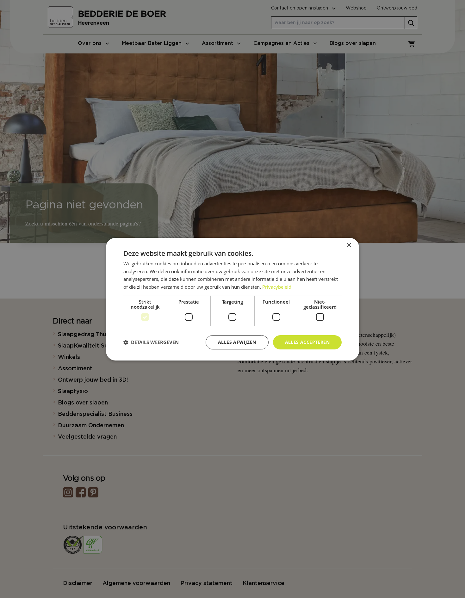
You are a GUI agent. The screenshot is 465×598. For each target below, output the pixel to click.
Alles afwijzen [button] (237, 342)
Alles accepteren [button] (307, 342)
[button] (151, 342)
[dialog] (232, 298)
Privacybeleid (276, 287)
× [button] (348, 245)
